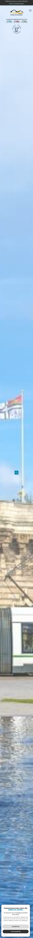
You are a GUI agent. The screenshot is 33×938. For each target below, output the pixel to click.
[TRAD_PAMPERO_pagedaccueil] (17, 21)
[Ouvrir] (16, 473)
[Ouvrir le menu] (31, 10)
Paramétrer (15, 926)
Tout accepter (15, 931)
